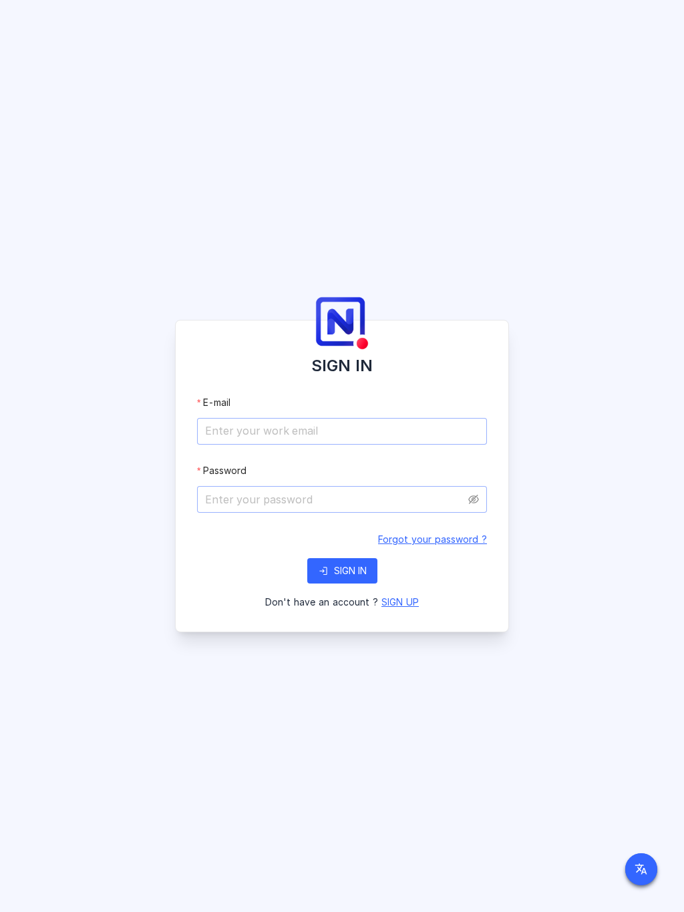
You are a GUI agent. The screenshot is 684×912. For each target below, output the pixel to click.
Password (224, 470)
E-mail (216, 402)
